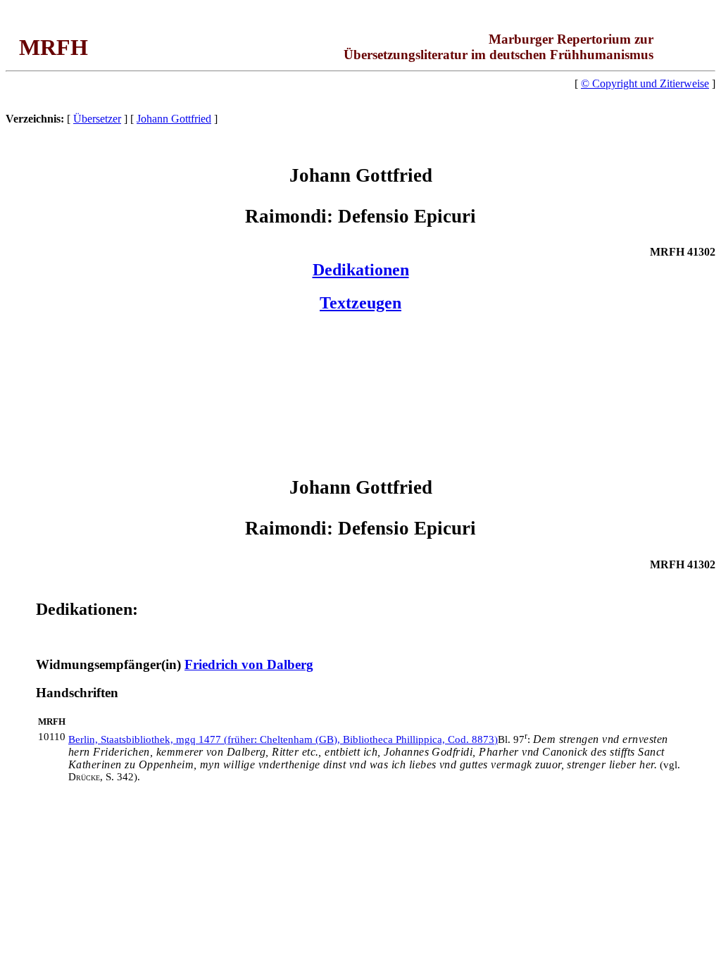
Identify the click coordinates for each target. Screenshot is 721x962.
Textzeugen (360, 303)
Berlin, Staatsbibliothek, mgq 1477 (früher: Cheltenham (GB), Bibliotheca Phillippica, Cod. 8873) (283, 739)
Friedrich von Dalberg (248, 664)
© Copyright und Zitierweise (645, 83)
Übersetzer (97, 119)
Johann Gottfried (174, 119)
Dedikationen (361, 270)
